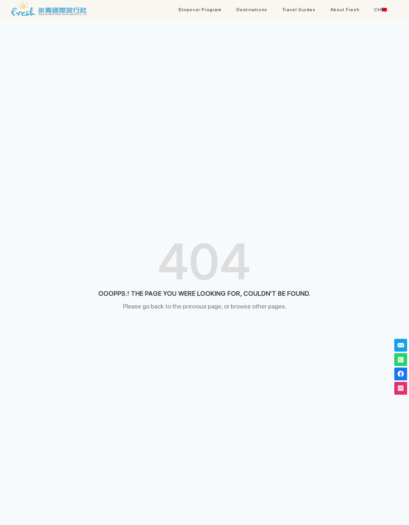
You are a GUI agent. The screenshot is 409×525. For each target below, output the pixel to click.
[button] (251, 9)
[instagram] (400, 388)
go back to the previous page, (183, 306)
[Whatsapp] (400, 359)
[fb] (400, 374)
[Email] (400, 345)
